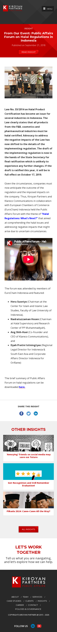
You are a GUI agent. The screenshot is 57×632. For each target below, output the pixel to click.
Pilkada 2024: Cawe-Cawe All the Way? (28, 511)
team (25, 597)
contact (33, 605)
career (20, 605)
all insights (28, 529)
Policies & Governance (28, 609)
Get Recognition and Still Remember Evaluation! (28, 484)
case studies (14, 601)
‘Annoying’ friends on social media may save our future (29, 456)
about (15, 597)
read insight (29, 52)
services (37, 597)
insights (42, 601)
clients (29, 601)
